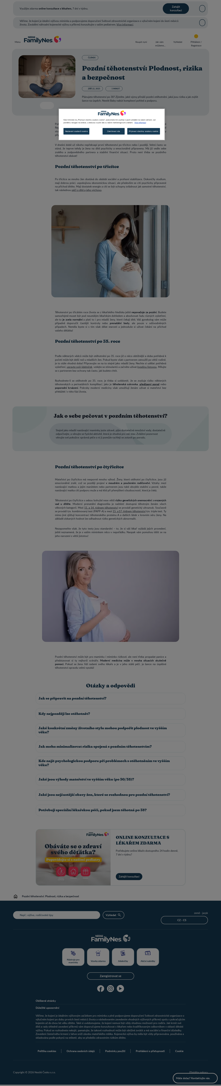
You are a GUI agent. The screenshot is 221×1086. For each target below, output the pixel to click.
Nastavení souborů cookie (76, 131)
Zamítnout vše (113, 131)
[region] (112, 124)
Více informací (140, 122)
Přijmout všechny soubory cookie (143, 131)
